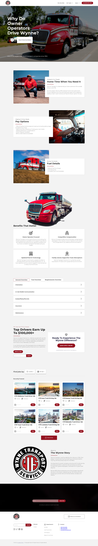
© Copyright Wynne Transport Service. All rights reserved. (36, 542)
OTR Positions (31, 384)
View (33, 404)
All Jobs (35, 526)
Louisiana (42, 427)
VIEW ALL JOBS (18, 351)
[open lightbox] (12, 40)
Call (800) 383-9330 (87, 2)
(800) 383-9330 (64, 528)
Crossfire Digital (21, 542)
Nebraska (66, 424)
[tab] (21, 280)
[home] (8, 3)
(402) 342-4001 (64, 527)
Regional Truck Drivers (48, 535)
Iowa (41, 400)
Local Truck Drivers (47, 529)
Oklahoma (18, 398)
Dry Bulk (46, 527)
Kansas (66, 400)
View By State (61, 3)
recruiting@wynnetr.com (66, 529)
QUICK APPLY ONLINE (66, 345)
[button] (69, 3)
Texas (17, 427)
